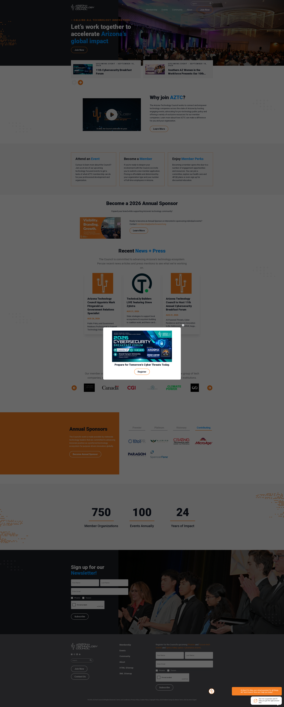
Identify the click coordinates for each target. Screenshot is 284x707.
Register (142, 371)
